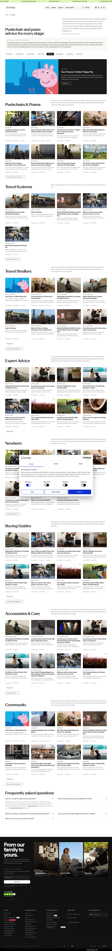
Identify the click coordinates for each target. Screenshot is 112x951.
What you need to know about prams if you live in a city (93, 213)
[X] (95, 946)
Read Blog (66, 83)
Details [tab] (56, 463)
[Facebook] (98, 946)
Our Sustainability (8, 926)
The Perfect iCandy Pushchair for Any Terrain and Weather (94, 164)
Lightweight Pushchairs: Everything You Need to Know (68, 297)
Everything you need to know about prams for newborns (94, 329)
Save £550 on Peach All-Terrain (8, 1)
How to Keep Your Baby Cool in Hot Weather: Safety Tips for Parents (42, 131)
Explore (53, 7)
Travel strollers (30, 54)
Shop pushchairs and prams (14, 177)
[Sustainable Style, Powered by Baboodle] (17, 752)
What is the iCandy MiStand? (40, 500)
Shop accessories (11, 693)
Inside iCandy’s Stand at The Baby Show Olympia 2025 (68, 764)
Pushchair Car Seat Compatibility (55, 927)
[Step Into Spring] (43, 200)
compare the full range (16, 808)
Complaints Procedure (31, 932)
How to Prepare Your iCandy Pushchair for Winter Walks (66, 164)
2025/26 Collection (9, 931)
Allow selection (56, 492)
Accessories (69, 54)
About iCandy (7, 913)
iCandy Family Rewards (11, 917)
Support (60, 7)
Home (6, 14)
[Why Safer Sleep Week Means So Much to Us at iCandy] (95, 118)
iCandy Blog (12, 14)
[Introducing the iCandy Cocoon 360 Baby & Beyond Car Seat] (43, 627)
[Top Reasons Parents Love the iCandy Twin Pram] (17, 118)
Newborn (50, 54)
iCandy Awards (50, 913)
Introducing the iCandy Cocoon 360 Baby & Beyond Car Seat (43, 640)
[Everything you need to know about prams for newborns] (95, 316)
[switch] (46, 485)
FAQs (26, 917)
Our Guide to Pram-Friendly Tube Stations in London (94, 387)
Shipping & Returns (30, 926)
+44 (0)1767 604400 (73, 922)
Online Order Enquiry (30, 922)
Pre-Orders (28, 924)
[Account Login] (101, 7)
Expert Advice (41, 54)
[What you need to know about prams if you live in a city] (95, 200)
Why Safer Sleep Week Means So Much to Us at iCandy (94, 131)
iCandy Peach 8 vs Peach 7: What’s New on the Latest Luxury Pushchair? (68, 131)
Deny (32, 492)
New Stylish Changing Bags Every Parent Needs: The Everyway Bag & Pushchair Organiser (42, 674)
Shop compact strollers (13, 348)
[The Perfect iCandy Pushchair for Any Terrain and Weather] (95, 151)
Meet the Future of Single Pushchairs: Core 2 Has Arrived (15, 164)
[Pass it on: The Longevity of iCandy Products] (95, 406)
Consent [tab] (31, 464)
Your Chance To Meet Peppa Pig (77, 72)
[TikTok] (107, 946)
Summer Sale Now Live (33, 1)
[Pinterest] (101, 946)
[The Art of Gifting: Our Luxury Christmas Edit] (69, 374)
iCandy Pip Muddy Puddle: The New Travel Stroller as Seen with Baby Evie (69, 214)
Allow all (79, 492)
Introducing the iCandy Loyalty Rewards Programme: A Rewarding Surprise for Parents (68, 640)
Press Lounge (28, 935)
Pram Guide (49, 920)
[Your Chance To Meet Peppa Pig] (31, 76)
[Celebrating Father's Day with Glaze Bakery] (43, 718)
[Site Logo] (11, 7)
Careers (9, 920)
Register (17, 881)
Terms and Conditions (30, 937)
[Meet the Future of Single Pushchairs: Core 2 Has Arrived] (17, 151)
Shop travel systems (12, 259)
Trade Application (8, 933)
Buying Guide (70, 7)
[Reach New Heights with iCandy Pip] (17, 234)
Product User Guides (30, 928)
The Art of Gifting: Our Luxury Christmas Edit (66, 387)
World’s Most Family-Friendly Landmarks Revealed (15, 213)
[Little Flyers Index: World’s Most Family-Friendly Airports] (69, 406)
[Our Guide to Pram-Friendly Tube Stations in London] (95, 374)
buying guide (32, 806)
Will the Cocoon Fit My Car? (53, 917)
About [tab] (80, 463)
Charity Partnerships (9, 922)
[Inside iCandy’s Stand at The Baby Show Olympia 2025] (69, 752)
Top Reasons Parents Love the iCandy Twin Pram (15, 131)
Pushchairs (9, 54)
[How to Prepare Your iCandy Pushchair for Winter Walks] (69, 151)
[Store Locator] (98, 7)
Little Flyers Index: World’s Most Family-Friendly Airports (67, 418)
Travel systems (19, 54)
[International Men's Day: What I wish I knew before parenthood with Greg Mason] (43, 752)
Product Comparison (9, 928)
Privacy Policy (35, 946)
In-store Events (8, 935)
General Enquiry (29, 919)
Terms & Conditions (26, 946)
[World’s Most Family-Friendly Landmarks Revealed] (17, 200)
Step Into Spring (36, 212)
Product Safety (29, 915)
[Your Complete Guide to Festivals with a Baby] (43, 406)
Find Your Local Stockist (10, 924)
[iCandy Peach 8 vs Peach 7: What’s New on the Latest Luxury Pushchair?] (69, 118)
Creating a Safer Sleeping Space (67, 500)
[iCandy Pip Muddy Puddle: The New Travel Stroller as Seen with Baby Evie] (69, 200)
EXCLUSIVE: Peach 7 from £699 (59, 1)
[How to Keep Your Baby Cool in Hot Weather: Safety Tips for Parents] (43, 118)
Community (79, 54)
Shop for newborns (12, 514)
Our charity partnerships (13, 784)
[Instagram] (92, 946)
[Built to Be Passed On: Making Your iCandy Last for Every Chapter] (43, 151)
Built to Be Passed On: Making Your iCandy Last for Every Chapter (42, 164)
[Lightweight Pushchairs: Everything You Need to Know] (69, 285)
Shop (47, 7)
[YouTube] (104, 946)
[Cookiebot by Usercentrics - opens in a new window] (84, 458)
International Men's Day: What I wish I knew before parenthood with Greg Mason (43, 765)
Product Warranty (29, 930)
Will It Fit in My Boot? (51, 924)
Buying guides (59, 54)
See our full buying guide (13, 601)
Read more (10, 343)
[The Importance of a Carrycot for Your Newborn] (43, 285)
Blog (5, 915)
